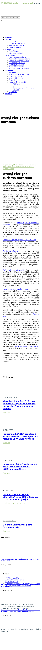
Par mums (9, 70)
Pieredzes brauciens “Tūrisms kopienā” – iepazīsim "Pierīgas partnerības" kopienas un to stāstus (19, 405)
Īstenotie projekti (16, 53)
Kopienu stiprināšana (17, 57)
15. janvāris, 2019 (10, 165)
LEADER (8, 40)
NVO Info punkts (12, 578)
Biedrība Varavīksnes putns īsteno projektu (17, 526)
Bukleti (16, 90)
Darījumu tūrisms (11, 251)
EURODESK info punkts (14, 580)
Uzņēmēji (23, 503)
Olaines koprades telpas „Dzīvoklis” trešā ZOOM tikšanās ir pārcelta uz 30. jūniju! (20, 497)
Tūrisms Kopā (8, 169)
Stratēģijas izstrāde (16, 65)
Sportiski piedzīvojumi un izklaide (19, 240)
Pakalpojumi (10, 55)
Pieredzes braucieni (17, 63)
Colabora (6, 503)
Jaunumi (8, 38)
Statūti (12, 80)
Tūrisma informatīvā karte (23, 88)
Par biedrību (14, 72)
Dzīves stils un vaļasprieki (13, 270)
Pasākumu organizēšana (19, 61)
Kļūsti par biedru (16, 76)
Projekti (8, 49)
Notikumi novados (26, 167)
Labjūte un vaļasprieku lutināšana (17, 289)
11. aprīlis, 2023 (8, 460)
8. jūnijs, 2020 (8, 491)
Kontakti (8, 94)
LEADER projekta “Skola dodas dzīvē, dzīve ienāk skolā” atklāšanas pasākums (20, 466)
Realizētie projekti (16, 45)
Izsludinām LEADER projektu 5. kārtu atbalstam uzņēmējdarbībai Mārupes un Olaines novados (21, 436)
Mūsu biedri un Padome (19, 74)
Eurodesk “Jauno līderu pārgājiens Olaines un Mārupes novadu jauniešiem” (22, 585)
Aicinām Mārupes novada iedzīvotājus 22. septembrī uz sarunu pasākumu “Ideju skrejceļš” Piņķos (20, 610)
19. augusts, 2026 (10, 397)
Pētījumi (16, 84)
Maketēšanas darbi (16, 67)
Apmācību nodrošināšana (19, 59)
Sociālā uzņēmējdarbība (19, 69)
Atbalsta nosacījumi (17, 43)
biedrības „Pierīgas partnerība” (26, 346)
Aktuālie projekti (16, 51)
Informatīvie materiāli (17, 82)
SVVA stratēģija (15, 47)
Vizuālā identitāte (16, 78)
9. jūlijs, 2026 (8, 430)
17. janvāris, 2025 (9, 521)
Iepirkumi (13, 92)
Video (15, 86)
